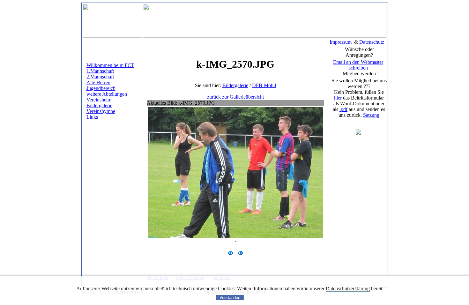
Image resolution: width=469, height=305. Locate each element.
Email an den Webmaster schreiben (358, 65)
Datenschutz (371, 42)
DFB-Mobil (264, 85)
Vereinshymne (100, 111)
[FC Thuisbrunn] (358, 133)
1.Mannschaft (100, 71)
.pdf (343, 109)
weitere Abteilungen (106, 94)
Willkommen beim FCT (110, 65)
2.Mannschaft (100, 76)
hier (338, 97)
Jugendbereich (100, 88)
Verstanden (230, 297)
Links (92, 117)
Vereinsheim (98, 99)
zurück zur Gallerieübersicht (235, 97)
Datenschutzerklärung (348, 288)
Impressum (341, 42)
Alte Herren (98, 82)
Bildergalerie (99, 105)
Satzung (371, 115)
